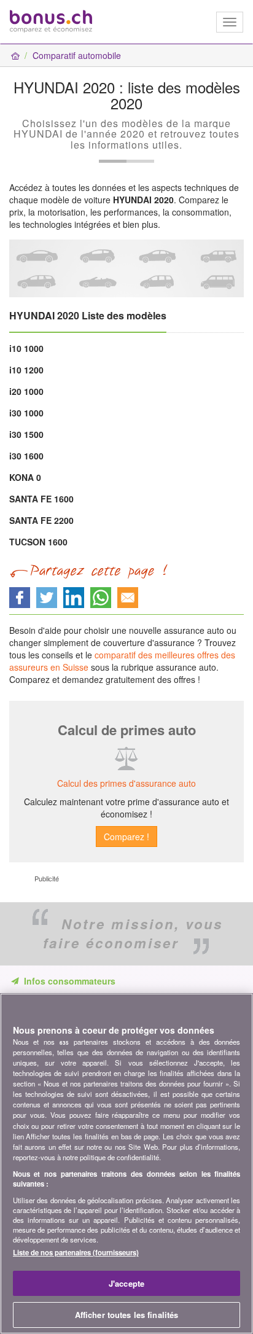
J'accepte (126, 1283)
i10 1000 (26, 348)
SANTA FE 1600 (41, 499)
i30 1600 (26, 456)
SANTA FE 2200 (41, 520)
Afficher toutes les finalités (127, 1314)
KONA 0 (25, 477)
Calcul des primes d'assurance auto (126, 783)
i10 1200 (26, 370)
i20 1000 (26, 391)
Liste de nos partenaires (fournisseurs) (76, 1252)
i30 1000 (26, 413)
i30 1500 (26, 434)
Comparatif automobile (77, 55)
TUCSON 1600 (38, 542)
